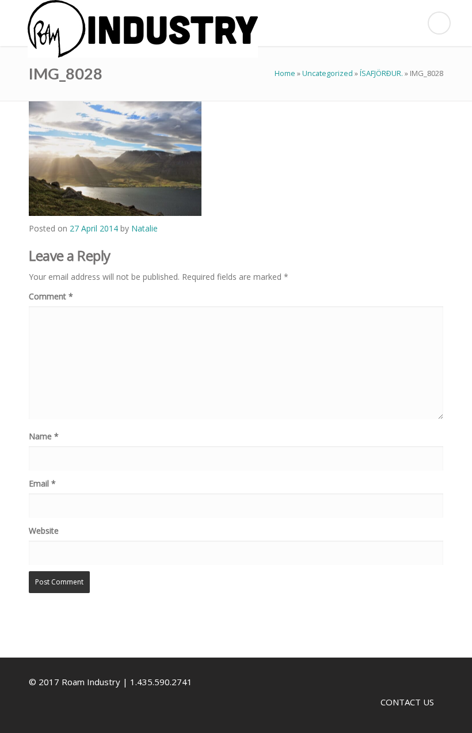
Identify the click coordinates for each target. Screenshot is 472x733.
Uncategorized (327, 73)
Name (44, 436)
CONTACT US (407, 702)
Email (42, 483)
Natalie (144, 228)
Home (285, 73)
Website (44, 530)
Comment (51, 296)
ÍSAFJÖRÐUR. (381, 73)
